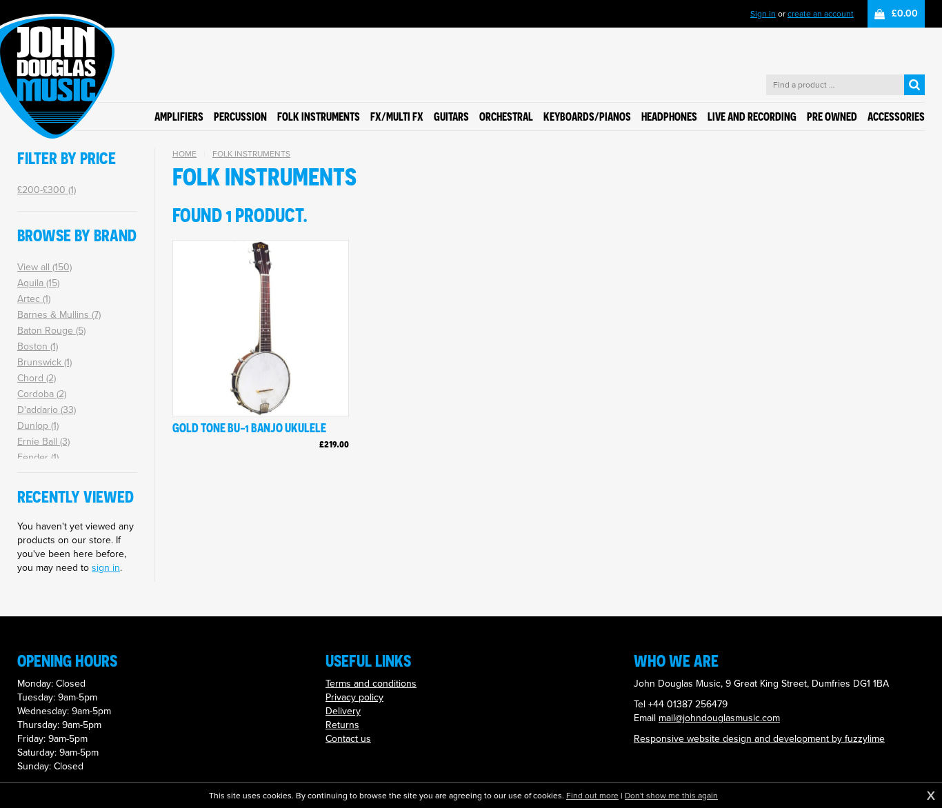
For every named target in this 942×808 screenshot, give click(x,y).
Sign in (763, 14)
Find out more (592, 795)
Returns (342, 725)
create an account (821, 14)
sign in (106, 567)
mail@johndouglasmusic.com (719, 718)
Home (184, 153)
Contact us (348, 738)
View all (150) (44, 267)
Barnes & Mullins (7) (59, 314)
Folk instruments (251, 153)
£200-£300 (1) (46, 190)
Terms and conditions (371, 683)
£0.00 (905, 13)
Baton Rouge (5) (51, 330)
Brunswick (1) (44, 362)
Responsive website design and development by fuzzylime (759, 738)
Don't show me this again (671, 795)
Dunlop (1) (38, 425)
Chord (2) (36, 378)
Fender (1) (38, 457)
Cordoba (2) (41, 394)
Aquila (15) (38, 283)
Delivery (343, 711)
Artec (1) (33, 299)
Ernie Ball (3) (43, 441)
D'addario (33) (46, 410)
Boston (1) (37, 346)
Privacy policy (354, 697)
